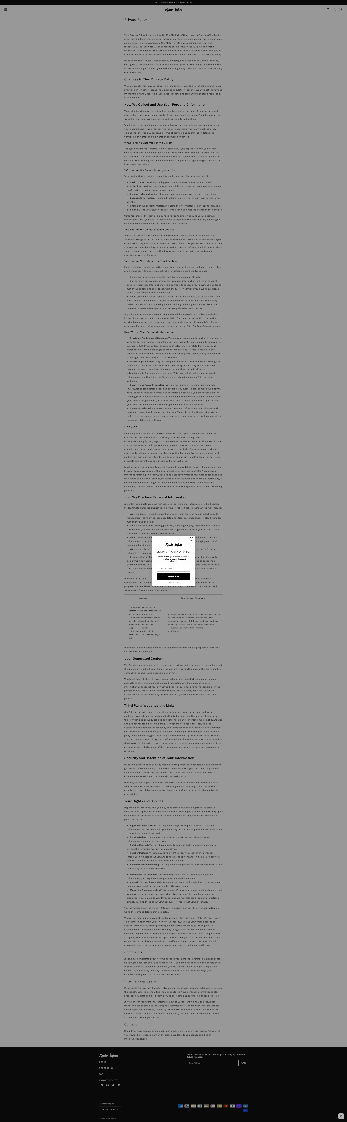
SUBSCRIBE (173, 576)
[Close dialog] (191, 539)
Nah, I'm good (173, 582)
